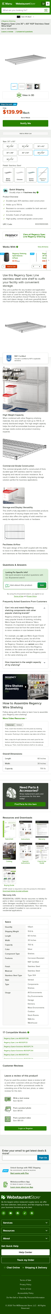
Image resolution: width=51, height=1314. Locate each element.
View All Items (43, 247)
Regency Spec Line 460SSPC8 (15, 1042)
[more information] (37, 192)
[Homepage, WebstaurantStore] (25, 3)
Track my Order (25, 1260)
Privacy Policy (32, 596)
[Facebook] (18, 1213)
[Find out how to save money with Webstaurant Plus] (2, 254)
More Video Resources (14, 718)
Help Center (25, 1252)
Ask (42, 585)
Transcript (10, 725)
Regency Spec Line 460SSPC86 (16, 1038)
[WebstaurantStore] (25, 1197)
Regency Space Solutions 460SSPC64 (18, 1051)
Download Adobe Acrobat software (15, 891)
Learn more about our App (21, 1187)
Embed (19, 725)
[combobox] (25, 10)
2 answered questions (24, 32)
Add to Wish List (26, 133)
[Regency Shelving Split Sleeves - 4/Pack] (15, 260)
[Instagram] (3, 1213)
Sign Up (43, 1157)
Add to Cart (11, 267)
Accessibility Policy (25, 1293)
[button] (14, 86)
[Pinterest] (32, 1213)
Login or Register (25, 1128)
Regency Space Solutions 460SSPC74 (18, 1047)
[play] (25, 687)
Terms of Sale (25, 1280)
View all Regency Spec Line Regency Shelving (34, 235)
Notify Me (25, 123)
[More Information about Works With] (17, 247)
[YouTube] (10, 1213)
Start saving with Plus (19, 1173)
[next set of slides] (49, 260)
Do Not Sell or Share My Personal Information (26, 1298)
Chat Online (13, 1267)
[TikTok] (25, 1213)
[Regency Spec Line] (11, 236)
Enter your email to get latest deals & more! (24, 1152)
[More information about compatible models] (28, 1032)
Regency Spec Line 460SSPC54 (16, 1055)
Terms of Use (18, 596)
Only (4, 108)
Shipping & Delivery (36, 1267)
